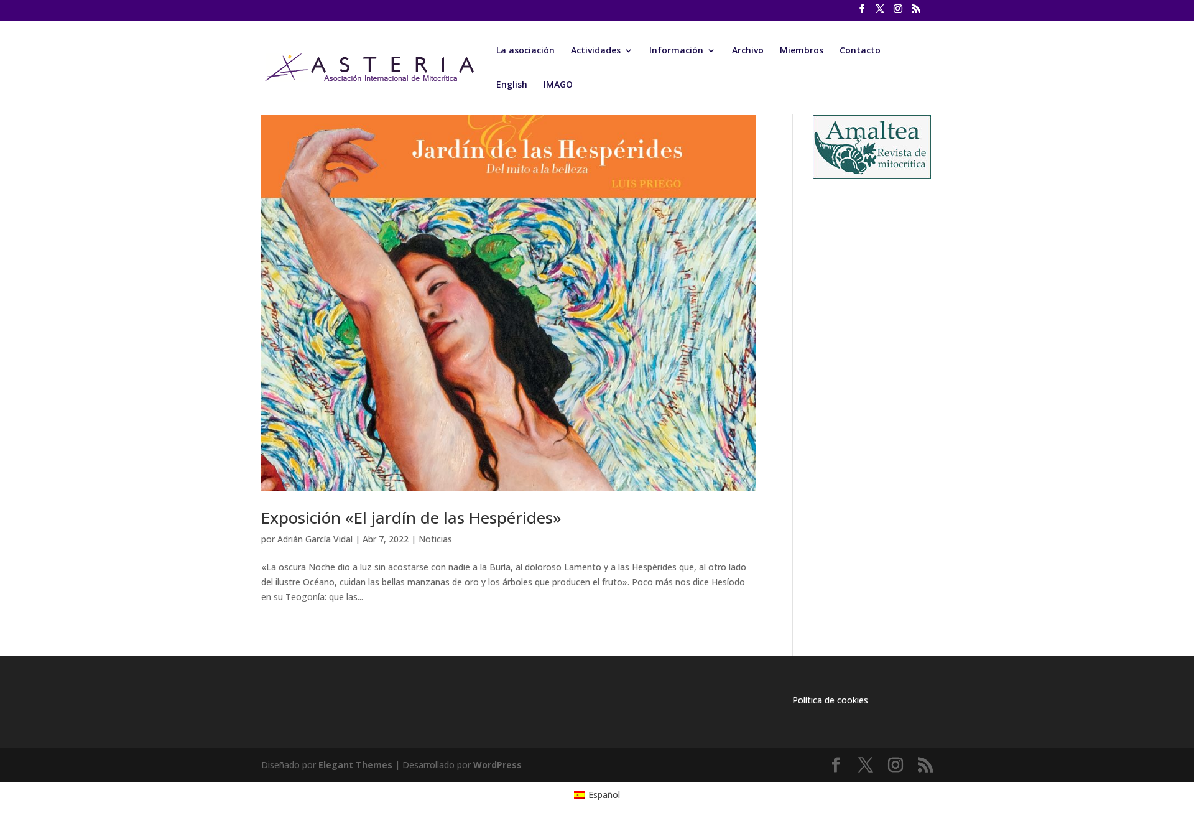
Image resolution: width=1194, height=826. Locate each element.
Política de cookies (830, 700)
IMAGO (558, 85)
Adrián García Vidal (315, 539)
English (511, 85)
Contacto (860, 51)
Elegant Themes (355, 765)
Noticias (435, 539)
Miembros (801, 51)
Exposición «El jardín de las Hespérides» (411, 517)
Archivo (748, 51)
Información (676, 51)
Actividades (596, 51)
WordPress (497, 765)
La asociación (525, 51)
